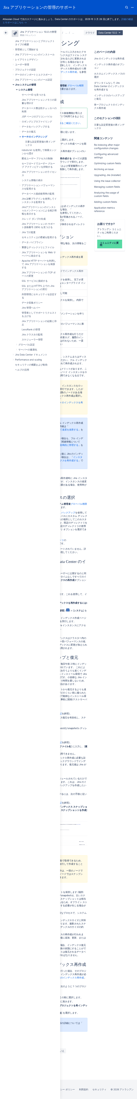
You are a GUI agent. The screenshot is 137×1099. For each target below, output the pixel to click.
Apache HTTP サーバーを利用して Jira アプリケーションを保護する (39, 264)
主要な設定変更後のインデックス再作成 (63, 977)
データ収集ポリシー (32, 302)
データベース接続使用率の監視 (38, 193)
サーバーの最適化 (27, 349)
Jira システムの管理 (25, 84)
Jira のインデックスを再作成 (109, 58)
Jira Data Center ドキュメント (31, 354)
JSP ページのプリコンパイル (37, 116)
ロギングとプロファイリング (37, 121)
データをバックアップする (36, 126)
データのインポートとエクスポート (33, 74)
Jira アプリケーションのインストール (35, 54)
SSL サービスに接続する (35, 280)
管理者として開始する (26, 49)
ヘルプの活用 (22, 369)
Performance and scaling (28, 359)
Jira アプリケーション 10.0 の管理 (38, 31)
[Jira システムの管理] (66, 32)
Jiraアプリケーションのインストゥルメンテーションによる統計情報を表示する (39, 210)
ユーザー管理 (22, 64)
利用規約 (83, 1089)
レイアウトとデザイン (26, 59)
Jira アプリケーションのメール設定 (33, 79)
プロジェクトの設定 (25, 69)
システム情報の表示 (32, 180)
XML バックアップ (65, 512)
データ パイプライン (32, 242)
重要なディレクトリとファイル (38, 247)
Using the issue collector (107, 180)
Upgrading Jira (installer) (107, 175)
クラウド (90, 32)
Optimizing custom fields (107, 163)
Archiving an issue (104, 169)
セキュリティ (99, 1089)
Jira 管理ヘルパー (31, 307)
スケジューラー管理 (32, 339)
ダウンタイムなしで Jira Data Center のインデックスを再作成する (109, 86)
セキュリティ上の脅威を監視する (39, 237)
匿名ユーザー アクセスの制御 (37, 158)
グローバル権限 (75, 85)
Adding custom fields (105, 201)
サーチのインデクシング (34, 136)
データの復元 (29, 131)
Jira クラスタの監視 (32, 334)
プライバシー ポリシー (63, 1089)
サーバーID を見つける (34, 94)
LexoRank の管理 (31, 329)
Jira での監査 (29, 232)
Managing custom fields (107, 186)
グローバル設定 (26, 344)
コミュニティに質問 (109, 243)
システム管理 (25, 89)
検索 (126, 7)
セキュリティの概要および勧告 (31, 364)
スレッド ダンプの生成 (34, 218)
